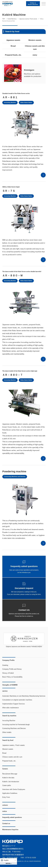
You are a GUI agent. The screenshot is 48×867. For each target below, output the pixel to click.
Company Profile (8, 660)
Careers (5, 769)
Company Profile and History (12, 669)
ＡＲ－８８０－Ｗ (12, 275)
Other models (6, 732)
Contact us (6, 823)
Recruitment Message (9, 774)
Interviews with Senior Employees (13, 789)
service (4, 691)
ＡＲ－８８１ (10, 97)
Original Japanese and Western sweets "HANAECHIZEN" (24, 646)
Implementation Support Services (13, 704)
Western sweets (34, 40)
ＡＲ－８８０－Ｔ (12, 374)
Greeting (5, 665)
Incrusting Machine (10, 102)
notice (4, 811)
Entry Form (6, 797)
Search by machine (9, 716)
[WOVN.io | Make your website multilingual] (8, 863)
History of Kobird (8, 673)
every (35, 55)
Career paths (6, 785)
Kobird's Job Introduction (10, 781)
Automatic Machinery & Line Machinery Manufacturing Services (23, 696)
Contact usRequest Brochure (33, 3)
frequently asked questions (12, 817)
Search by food (7, 740)
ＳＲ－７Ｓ (8, 190)
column (5, 805)
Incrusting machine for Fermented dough (16, 724)
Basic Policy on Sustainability (12, 677)
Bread (13, 46)
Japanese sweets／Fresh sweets (13, 745)
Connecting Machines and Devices (14, 476)
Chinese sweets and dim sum (35, 47)
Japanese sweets (13, 40)
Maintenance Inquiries (10, 829)
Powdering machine (14, 471)
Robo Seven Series (26, 102)
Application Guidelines (9, 793)
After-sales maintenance (10, 708)
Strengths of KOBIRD (9, 685)
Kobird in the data (8, 777)
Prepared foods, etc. (13, 55)
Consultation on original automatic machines (17, 700)
